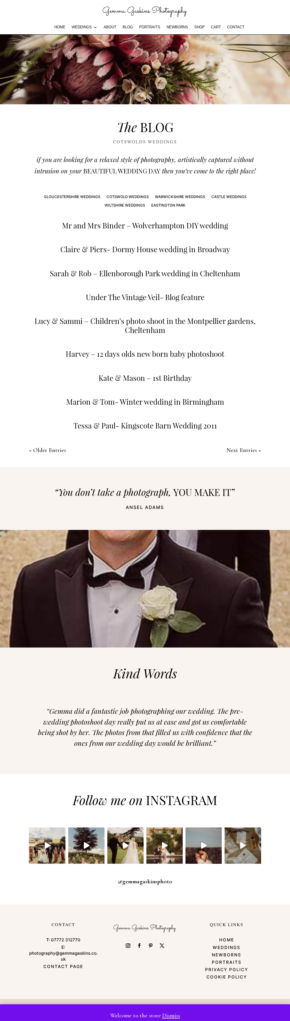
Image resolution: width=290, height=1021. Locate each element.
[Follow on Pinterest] (150, 945)
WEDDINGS (82, 27)
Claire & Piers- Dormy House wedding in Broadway (145, 249)
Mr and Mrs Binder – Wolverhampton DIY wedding (145, 225)
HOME (59, 27)
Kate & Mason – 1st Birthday (145, 378)
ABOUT (110, 27)
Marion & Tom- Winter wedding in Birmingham (145, 402)
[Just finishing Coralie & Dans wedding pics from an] (86, 845)
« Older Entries (47, 450)
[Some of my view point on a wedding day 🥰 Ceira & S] (164, 845)
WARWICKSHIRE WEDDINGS (180, 197)
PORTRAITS (149, 27)
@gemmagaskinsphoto (145, 881)
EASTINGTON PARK (168, 205)
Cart (216, 27)
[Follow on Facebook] (139, 945)
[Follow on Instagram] (128, 945)
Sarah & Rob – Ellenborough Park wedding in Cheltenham (145, 273)
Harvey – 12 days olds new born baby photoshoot (145, 354)
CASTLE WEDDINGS (228, 197)
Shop (199, 27)
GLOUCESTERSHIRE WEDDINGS (72, 197)
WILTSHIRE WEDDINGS (125, 205)
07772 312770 (65, 940)
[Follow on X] (162, 945)
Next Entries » (244, 450)
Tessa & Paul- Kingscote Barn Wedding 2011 (145, 425)
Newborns (177, 27)
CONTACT (235, 27)
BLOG (128, 27)
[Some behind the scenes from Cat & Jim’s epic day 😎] (47, 845)
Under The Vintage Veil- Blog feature (145, 297)
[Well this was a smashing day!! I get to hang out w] (125, 845)
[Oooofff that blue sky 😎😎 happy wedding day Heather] (203, 845)
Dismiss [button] (171, 1015)
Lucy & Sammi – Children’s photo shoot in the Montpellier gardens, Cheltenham (145, 325)
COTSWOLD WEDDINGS (127, 197)
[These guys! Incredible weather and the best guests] (243, 845)
